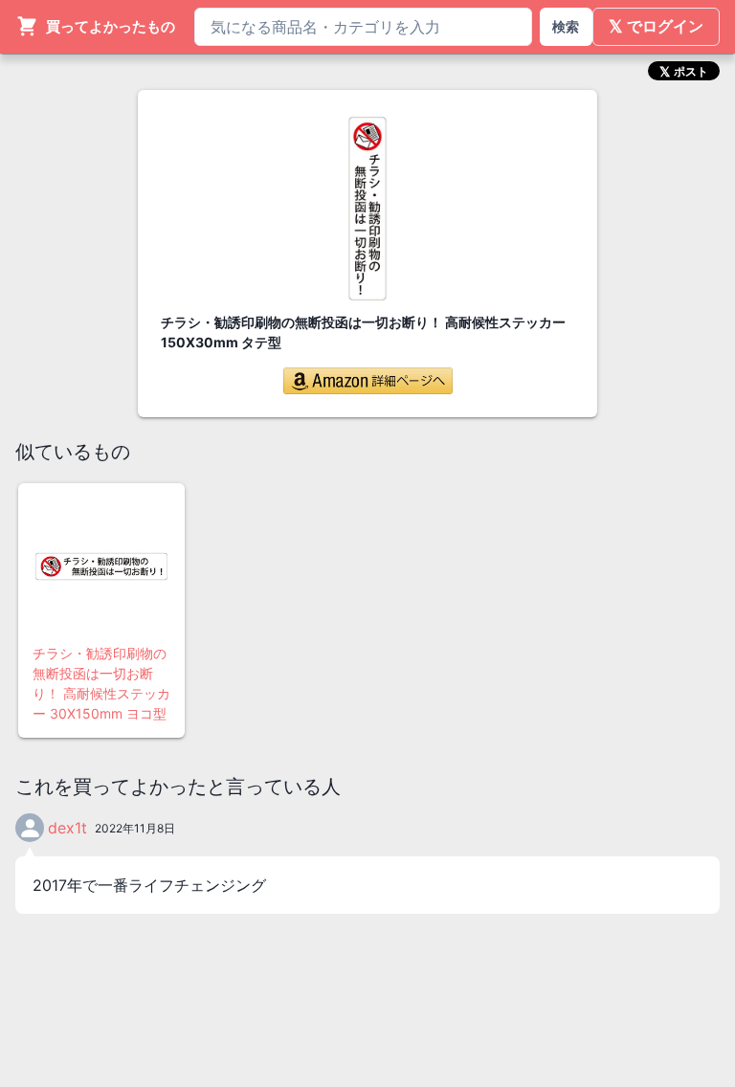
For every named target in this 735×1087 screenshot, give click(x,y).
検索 (565, 26)
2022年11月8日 (135, 828)
